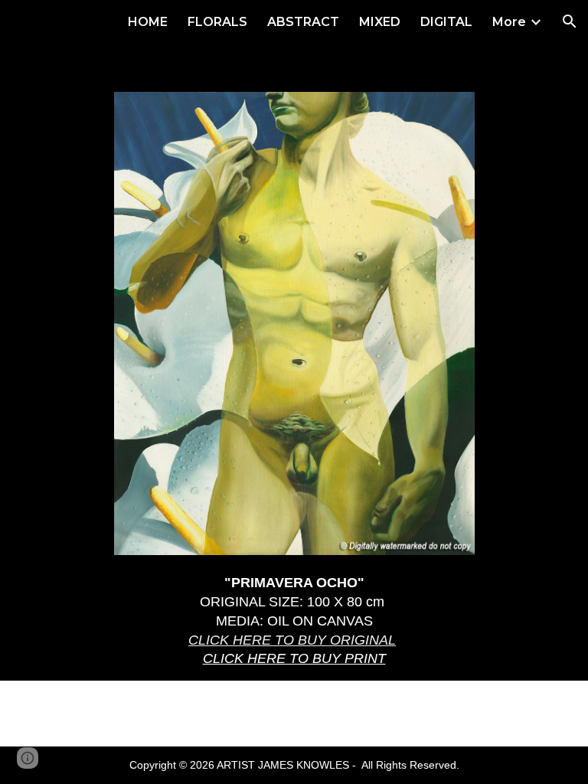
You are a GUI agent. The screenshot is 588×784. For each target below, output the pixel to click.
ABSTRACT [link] (303, 22)
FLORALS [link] (217, 22)
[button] (569, 21)
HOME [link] (148, 22)
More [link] (509, 22)
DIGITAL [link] (446, 22)
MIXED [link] (379, 22)
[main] (294, 621)
